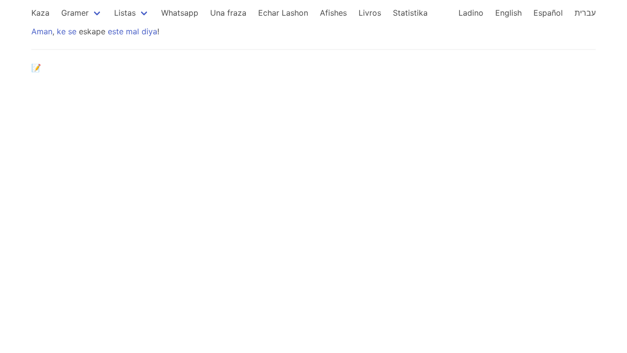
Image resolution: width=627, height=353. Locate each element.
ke (61, 31)
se (72, 31)
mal (132, 31)
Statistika (410, 13)
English (508, 13)
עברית (585, 13)
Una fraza (228, 13)
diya (149, 31)
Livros (370, 13)
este (115, 31)
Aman (41, 31)
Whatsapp (179, 13)
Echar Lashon (283, 13)
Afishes (333, 13)
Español (548, 13)
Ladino (470, 13)
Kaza (40, 13)
